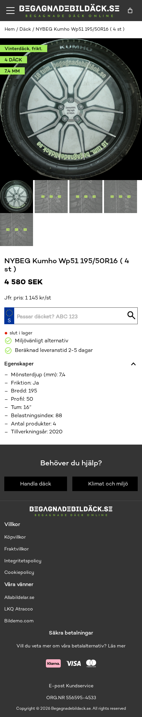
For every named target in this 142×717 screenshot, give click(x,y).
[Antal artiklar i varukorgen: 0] (130, 10)
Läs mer (116, 646)
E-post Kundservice (71, 686)
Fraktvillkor (16, 549)
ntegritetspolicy (23, 561)
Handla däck (35, 484)
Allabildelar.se (19, 597)
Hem (10, 29)
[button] (16, 196)
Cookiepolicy (19, 572)
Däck (25, 29)
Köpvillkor (15, 537)
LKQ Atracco (18, 609)
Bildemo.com (19, 621)
